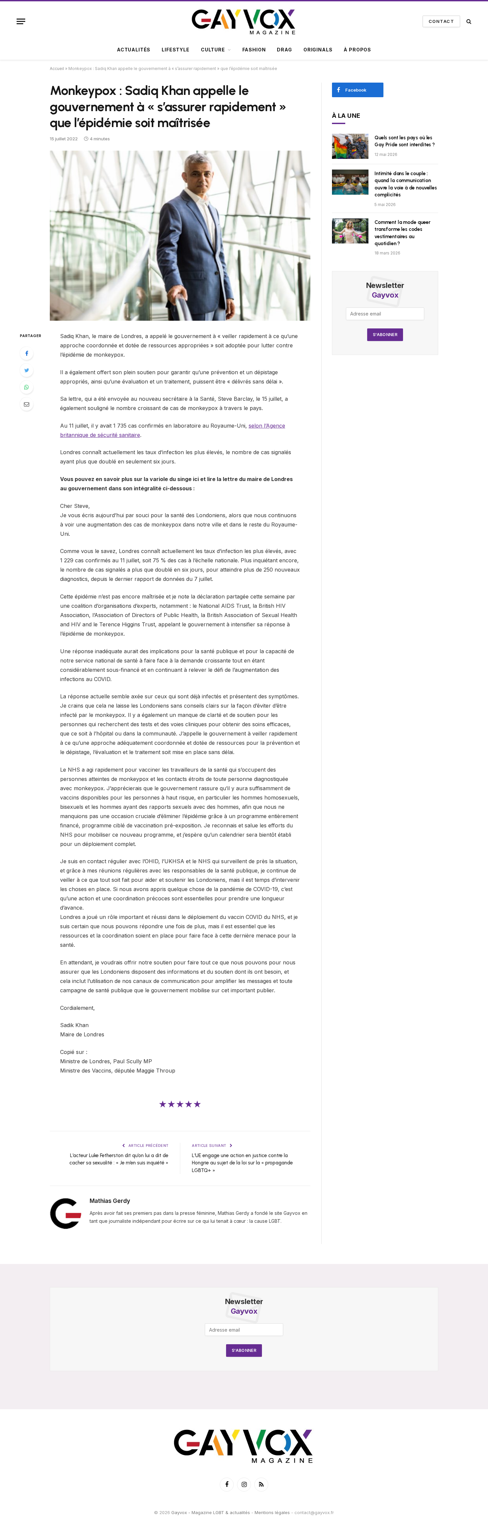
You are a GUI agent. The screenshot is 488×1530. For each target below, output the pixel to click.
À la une (346, 115)
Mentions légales (272, 1512)
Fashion (254, 49)
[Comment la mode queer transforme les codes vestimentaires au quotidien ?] (350, 230)
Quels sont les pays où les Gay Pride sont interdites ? (404, 141)
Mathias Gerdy (110, 1201)
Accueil (57, 68)
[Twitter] (26, 370)
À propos (357, 49)
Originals (318, 49)
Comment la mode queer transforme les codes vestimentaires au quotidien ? (402, 232)
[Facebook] (26, 353)
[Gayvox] (244, 21)
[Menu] (21, 21)
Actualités (133, 49)
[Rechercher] (468, 21)
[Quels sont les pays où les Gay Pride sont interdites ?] (350, 146)
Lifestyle (176, 49)
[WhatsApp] (26, 387)
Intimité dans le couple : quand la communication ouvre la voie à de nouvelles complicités (405, 184)
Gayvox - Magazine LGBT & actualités (210, 1512)
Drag (284, 49)
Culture (213, 49)
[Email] (26, 404)
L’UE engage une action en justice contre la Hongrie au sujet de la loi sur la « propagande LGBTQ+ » (242, 1162)
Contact (441, 21)
